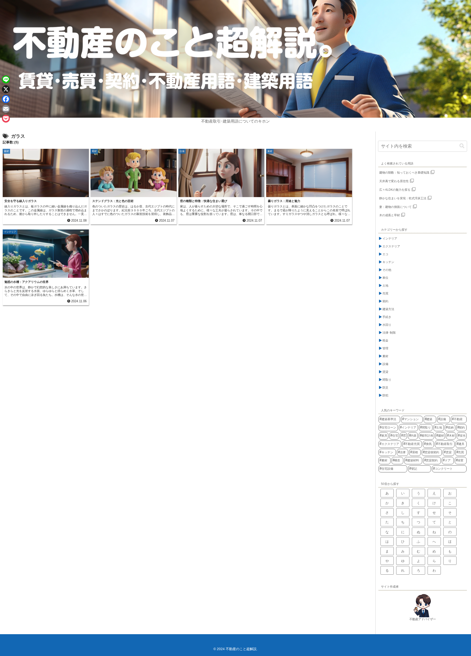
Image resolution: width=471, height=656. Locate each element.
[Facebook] (6, 99)
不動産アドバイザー (422, 619)
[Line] (6, 79)
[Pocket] (6, 119)
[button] (462, 146)
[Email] (6, 109)
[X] (6, 89)
